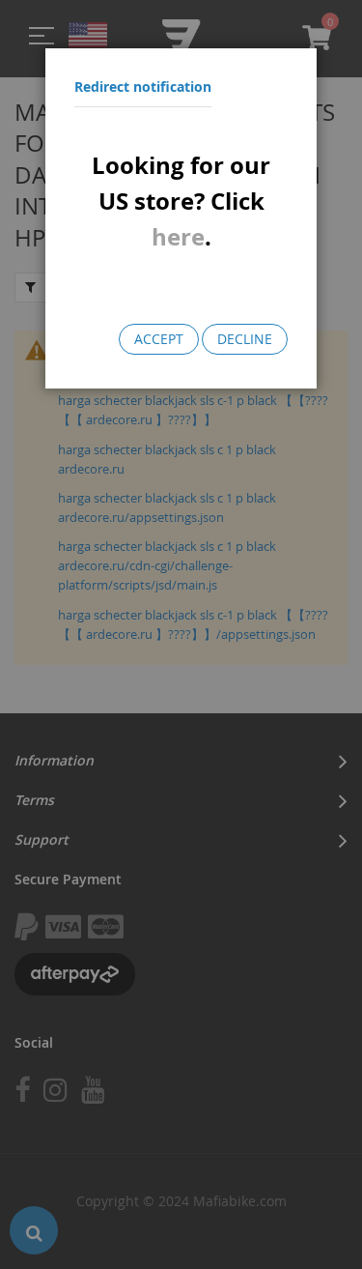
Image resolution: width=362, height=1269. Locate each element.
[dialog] (181, 634)
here (178, 236)
